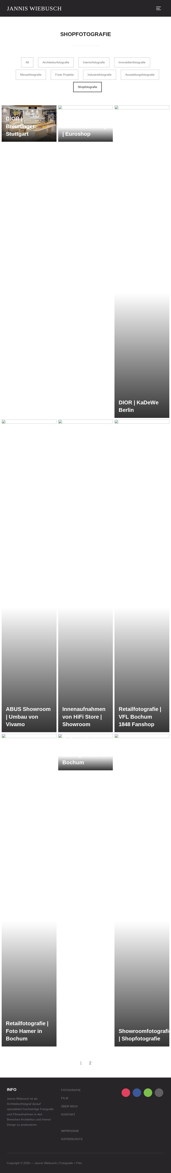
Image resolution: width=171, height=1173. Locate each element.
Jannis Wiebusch (34, 8)
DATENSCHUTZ (72, 1139)
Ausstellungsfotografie (140, 74)
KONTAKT (68, 1114)
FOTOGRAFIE (70, 1090)
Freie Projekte (64, 74)
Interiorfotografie (94, 62)
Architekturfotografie (56, 62)
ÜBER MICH (69, 1106)
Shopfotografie (87, 87)
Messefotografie (30, 74)
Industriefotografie (100, 74)
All (27, 62)
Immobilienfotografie (132, 62)
